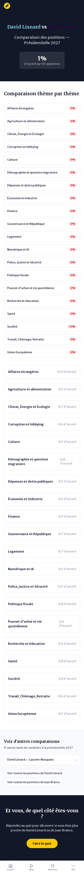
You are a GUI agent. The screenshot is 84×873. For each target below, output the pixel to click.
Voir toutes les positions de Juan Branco (33, 782)
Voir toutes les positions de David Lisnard (34, 773)
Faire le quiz (42, 843)
